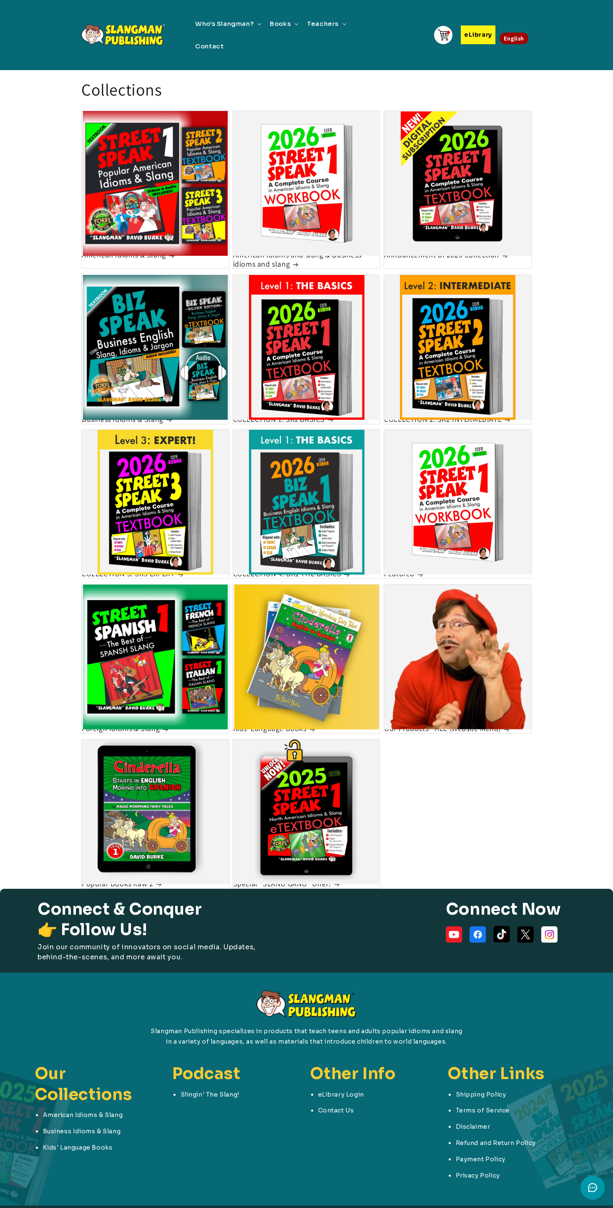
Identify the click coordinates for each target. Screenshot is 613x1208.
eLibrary (478, 34)
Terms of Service (483, 1110)
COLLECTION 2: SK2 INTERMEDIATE (443, 419)
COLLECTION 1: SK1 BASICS (279, 419)
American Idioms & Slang (124, 255)
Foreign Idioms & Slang (121, 729)
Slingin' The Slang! (210, 1094)
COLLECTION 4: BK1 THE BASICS (287, 574)
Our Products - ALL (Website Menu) (442, 729)
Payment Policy (480, 1159)
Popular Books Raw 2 (117, 883)
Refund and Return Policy (496, 1143)
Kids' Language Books (269, 729)
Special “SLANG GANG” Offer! (282, 883)
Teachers (323, 24)
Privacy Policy (478, 1175)
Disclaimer (473, 1126)
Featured (399, 574)
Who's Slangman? (224, 24)
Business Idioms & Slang (122, 419)
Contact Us (336, 1110)
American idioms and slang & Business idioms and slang (297, 260)
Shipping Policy (481, 1094)
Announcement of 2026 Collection (441, 255)
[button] (227, 24)
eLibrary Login (341, 1094)
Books (280, 24)
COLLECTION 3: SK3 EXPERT (128, 574)
